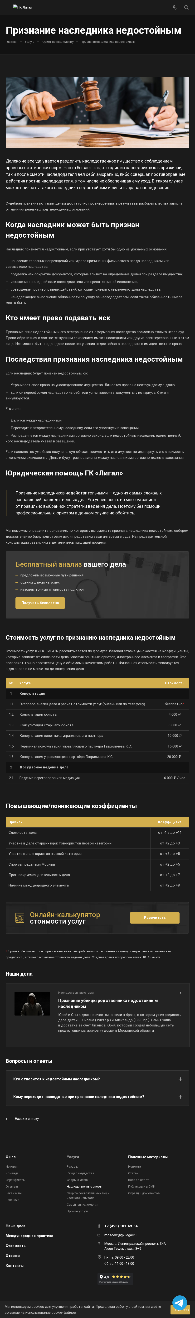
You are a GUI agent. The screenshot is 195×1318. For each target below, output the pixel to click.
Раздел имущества (80, 1173)
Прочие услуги (77, 1211)
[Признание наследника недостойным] (97, 112)
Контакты (15, 1266)
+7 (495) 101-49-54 (121, 1226)
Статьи (133, 1173)
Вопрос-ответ (138, 1180)
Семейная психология (82, 1204)
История (12, 1166)
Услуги (73, 1157)
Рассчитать (155, 917)
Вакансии (12, 1200)
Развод (72, 1166)
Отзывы (12, 1186)
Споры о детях (77, 1180)
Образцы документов (144, 1193)
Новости (134, 1166)
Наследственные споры (84, 1186)
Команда (12, 1173)
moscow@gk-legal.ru (120, 1235)
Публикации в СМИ (141, 1186)
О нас (11, 1157)
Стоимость (16, 1246)
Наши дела (15, 1226)
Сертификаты (15, 1180)
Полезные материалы (148, 1157)
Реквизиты (14, 1193)
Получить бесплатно (40, 603)
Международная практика (29, 1236)
